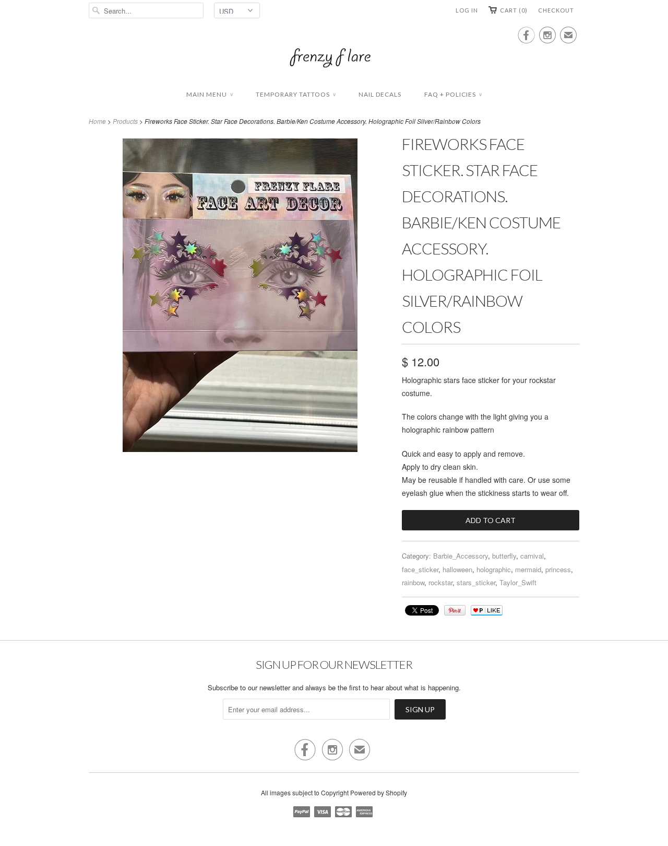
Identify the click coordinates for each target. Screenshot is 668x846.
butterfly (504, 556)
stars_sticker (476, 582)
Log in (467, 10)
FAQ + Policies (453, 94)
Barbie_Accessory (460, 556)
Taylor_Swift (517, 582)
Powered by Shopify (378, 792)
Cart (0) (514, 10)
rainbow (413, 582)
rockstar (440, 582)
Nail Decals (380, 94)
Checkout (556, 10)
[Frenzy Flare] (334, 59)
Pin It (455, 610)
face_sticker (420, 569)
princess (558, 569)
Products (125, 121)
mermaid (528, 569)
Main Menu (209, 94)
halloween (457, 569)
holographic (493, 569)
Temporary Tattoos (296, 94)
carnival (532, 556)
